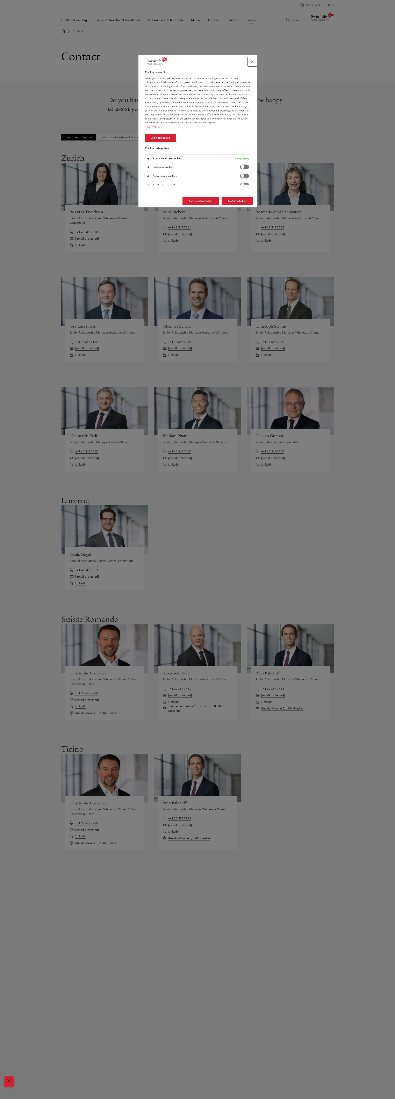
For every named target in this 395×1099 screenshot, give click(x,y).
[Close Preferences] (9, 1081)
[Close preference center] (252, 61)
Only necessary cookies (201, 201)
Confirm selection (237, 201)
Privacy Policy (152, 126)
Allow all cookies (160, 137)
